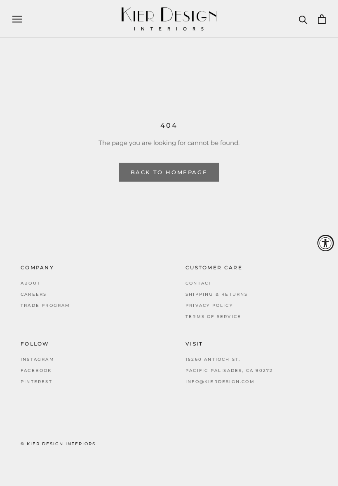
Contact (198, 283)
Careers (34, 294)
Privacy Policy (209, 305)
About (30, 283)
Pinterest (36, 381)
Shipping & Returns (216, 294)
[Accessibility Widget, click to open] (325, 243)
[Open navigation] (17, 19)
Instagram (37, 359)
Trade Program (45, 305)
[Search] (303, 19)
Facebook (36, 370)
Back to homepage (169, 172)
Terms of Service (213, 316)
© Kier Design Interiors (58, 443)
